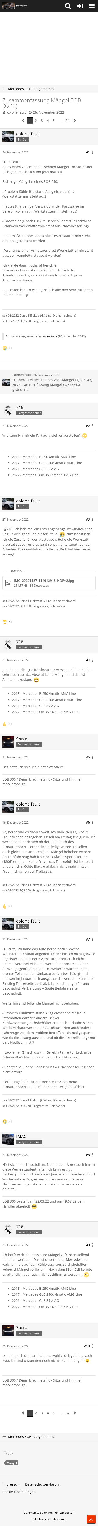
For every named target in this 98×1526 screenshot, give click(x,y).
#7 (88, 939)
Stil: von (49, 1519)
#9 (88, 1245)
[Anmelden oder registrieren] (80, 6)
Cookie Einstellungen (19, 1491)
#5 (88, 757)
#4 (88, 660)
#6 (88, 822)
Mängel (12, 1463)
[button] (68, 6)
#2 (88, 425)
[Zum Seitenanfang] (91, 1519)
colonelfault (16, 112)
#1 (88, 152)
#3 (88, 519)
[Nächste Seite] (74, 120)
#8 (88, 1154)
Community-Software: (49, 1513)
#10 (87, 1346)
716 (9, 529)
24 (67, 120)
